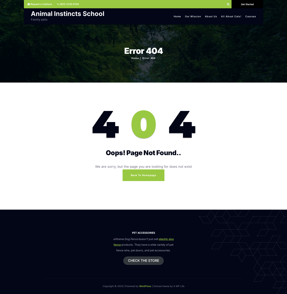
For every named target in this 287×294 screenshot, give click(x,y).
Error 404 (149, 58)
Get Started (247, 4)
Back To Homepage (143, 175)
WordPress (145, 286)
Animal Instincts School (67, 13)
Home (177, 16)
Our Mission (193, 16)
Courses (250, 16)
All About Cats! (231, 16)
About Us (211, 16)
